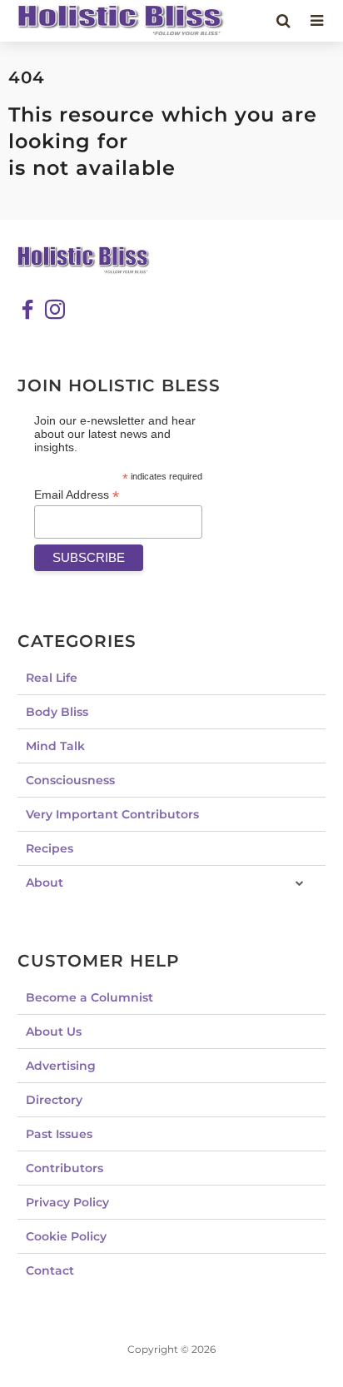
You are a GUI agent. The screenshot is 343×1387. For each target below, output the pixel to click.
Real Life (51, 677)
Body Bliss (57, 711)
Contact (50, 1270)
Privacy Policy (67, 1202)
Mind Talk (55, 745)
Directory (54, 1099)
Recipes (49, 848)
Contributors (64, 1168)
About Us (54, 1031)
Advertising (61, 1065)
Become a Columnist (89, 997)
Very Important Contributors (112, 814)
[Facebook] (27, 310)
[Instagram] (55, 310)
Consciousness (70, 780)
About (44, 882)
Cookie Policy (66, 1236)
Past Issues (59, 1133)
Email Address (76, 495)
